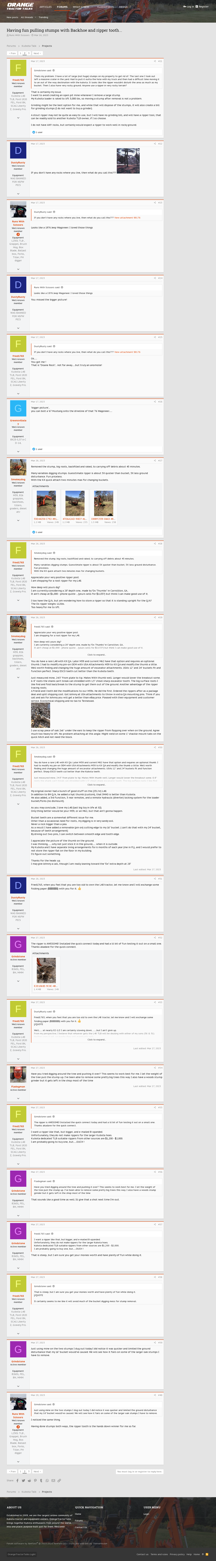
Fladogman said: (43, 1181)
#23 (160, 202)
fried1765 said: (42, 626)
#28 (160, 543)
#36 (160, 1172)
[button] (92, 6)
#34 (160, 1067)
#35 (160, 1107)
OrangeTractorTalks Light (22, 1554)
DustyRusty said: (43, 212)
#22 (160, 143)
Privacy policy (177, 1554)
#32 (160, 937)
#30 (160, 747)
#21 (160, 61)
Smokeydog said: (43, 553)
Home (78, 1514)
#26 (160, 401)
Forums (79, 1520)
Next (36, 53)
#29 (160, 617)
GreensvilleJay (18, 422)
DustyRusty (18, 162)
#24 (160, 278)
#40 (160, 1395)
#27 (160, 460)
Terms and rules (159, 1554)
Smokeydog (18, 479)
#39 (160, 1342)
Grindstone (18, 956)
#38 (160, 1277)
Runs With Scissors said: (47, 287)
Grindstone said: (43, 70)
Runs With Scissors (19, 35)
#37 (160, 1224)
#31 (160, 878)
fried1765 (18, 80)
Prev (13, 53)
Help (189, 1554)
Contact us (81, 1527)
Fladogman (18, 1086)
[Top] (203, 1554)
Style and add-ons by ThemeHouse (88, 1543)
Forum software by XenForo (37, 1543)
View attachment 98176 (127, 217)
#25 (160, 337)
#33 (160, 1002)
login (146, 1514)
